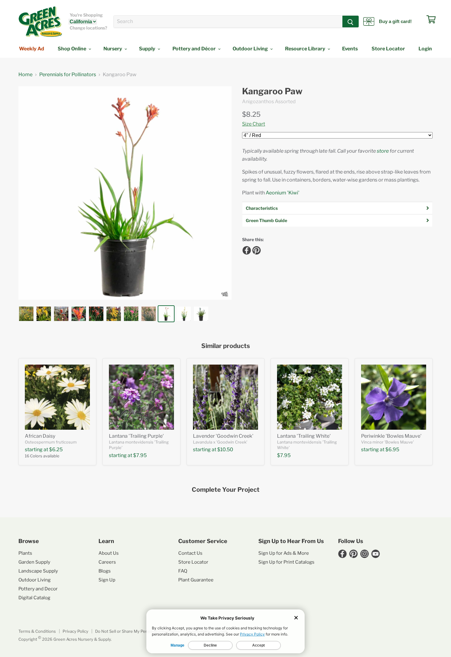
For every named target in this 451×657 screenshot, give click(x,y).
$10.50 (225, 449)
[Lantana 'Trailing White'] (309, 397)
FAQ (182, 571)
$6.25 (56, 449)
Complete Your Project (226, 489)
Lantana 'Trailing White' (304, 436)
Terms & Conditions (37, 631)
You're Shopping (86, 15)
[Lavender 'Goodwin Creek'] (225, 397)
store (383, 151)
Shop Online (72, 49)
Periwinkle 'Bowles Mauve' (391, 436)
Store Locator (388, 49)
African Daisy (40, 436)
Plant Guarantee (196, 580)
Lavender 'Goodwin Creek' (223, 436)
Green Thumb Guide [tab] (266, 220)
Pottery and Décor (194, 49)
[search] (228, 21)
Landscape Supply (38, 571)
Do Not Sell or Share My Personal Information (137, 631)
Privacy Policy (75, 631)
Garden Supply (34, 562)
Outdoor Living (251, 49)
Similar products (225, 346)
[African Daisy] (57, 397)
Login (425, 49)
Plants (25, 553)
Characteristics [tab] (262, 208)
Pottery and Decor (38, 589)
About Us (108, 553)
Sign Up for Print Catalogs (286, 562)
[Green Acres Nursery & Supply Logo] (40, 21)
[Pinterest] (255, 249)
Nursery (113, 49)
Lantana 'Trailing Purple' (136, 436)
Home (25, 74)
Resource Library (305, 49)
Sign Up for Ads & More (283, 553)
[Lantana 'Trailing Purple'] (141, 397)
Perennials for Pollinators (67, 74)
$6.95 (392, 449)
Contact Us (190, 553)
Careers (107, 562)
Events (350, 49)
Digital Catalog (34, 597)
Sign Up (106, 580)
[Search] (350, 21)
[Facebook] (245, 249)
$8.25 (251, 114)
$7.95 (140, 455)
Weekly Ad (31, 49)
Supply (147, 49)
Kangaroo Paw (272, 91)
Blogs (104, 571)
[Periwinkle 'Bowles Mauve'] (393, 397)
